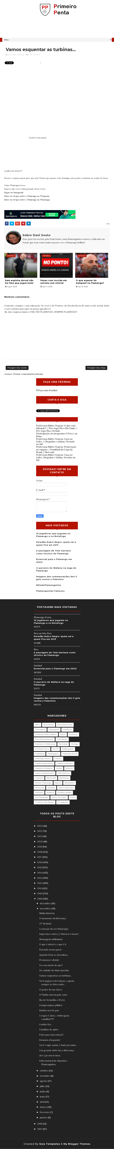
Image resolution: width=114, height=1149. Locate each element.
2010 (40, 893)
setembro (45, 1075)
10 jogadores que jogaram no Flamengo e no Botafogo (51, 621)
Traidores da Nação (44, 802)
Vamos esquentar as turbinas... (55, 975)
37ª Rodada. (45, 923)
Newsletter (69, 783)
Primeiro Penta (64, 792)
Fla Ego (74, 744)
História (69, 768)
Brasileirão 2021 (64, 725)
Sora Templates (49, 1144)
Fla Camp (63, 744)
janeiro (44, 1117)
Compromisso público (51, 1005)
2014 (40, 872)
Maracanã (51, 778)
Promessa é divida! (49, 960)
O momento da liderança (52, 918)
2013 (40, 877)
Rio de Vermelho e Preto (52, 1000)
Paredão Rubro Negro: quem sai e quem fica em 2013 (54, 637)
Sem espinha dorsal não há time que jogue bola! (19, 281)
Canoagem (40, 729)
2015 (39, 867)
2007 (40, 1129)
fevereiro (45, 1112)
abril (42, 1101)
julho (42, 1086)
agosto (44, 1081)
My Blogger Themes (77, 1144)
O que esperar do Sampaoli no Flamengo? (90, 281)
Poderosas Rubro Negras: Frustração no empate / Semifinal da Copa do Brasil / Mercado (56, 449)
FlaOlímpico (53, 754)
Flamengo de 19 (70, 754)
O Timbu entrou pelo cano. (53, 994)
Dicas (62, 734)
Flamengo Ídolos (43, 759)
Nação (58, 783)
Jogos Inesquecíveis (44, 773)
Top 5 (72, 797)
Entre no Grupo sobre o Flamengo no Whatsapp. (27, 199)
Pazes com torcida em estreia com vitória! (53, 281)
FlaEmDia (39, 754)
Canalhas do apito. (49, 1029)
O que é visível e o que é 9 (52, 944)
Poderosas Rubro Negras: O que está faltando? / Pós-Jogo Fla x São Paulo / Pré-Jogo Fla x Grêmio (56, 428)
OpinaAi (51, 788)
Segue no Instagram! (13, 192)
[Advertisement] (57, 28)
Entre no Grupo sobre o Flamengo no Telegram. (26, 196)
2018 (40, 851)
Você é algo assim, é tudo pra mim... (58, 1045)
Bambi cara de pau (49, 1010)
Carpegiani (54, 729)
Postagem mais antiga (96, 368)
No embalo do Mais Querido (54, 970)
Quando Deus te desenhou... (54, 954)
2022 (40, 831)
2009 (40, 898)
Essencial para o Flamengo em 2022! (55, 668)
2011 (39, 888)
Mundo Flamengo (43, 783)
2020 (40, 841)
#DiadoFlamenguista (48, 585)
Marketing (64, 778)
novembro (45, 908)
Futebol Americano (44, 763)
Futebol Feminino (65, 763)
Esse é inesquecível (44, 739)
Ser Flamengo (41, 797)
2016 (40, 862)
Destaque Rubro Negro (46, 734)
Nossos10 (39, 788)
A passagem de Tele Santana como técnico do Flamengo (55, 654)
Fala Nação (62, 739)
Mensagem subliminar (51, 939)
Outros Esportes (66, 788)
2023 (40, 825)
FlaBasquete (68, 749)
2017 (39, 857)
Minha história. (47, 913)
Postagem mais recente (17, 368)
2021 (40, 836)
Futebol (36, 54)
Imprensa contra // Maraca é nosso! (59, 934)
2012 (40, 883)
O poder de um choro (50, 989)
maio (43, 1096)
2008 (40, 1123)
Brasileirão (49, 725)
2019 (40, 846)
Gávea (59, 768)
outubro (44, 1070)
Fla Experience (42, 749)
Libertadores (64, 773)
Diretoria (73, 734)
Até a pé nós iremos (49, 1055)
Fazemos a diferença (45, 744)
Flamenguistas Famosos (50, 591)
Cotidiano (67, 729)
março (43, 1107)
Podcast (39, 792)
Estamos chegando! (49, 1040)
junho (43, 1091)
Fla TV (55, 749)
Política (50, 792)
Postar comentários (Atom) (28, 374)
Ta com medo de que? (51, 965)
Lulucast (39, 778)
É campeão (63, 802)
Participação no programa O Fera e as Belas (56, 434)
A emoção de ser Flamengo (53, 928)
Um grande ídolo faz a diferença (56, 1050)
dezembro (45, 903)
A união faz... (46, 1024)
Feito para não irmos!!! (51, 1034)
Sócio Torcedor (59, 797)
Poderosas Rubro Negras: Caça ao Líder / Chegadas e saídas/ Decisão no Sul (55, 441)
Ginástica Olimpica (44, 768)
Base (37, 725)
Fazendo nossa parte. (50, 949)
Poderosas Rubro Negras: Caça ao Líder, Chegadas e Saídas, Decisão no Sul (56, 457)
